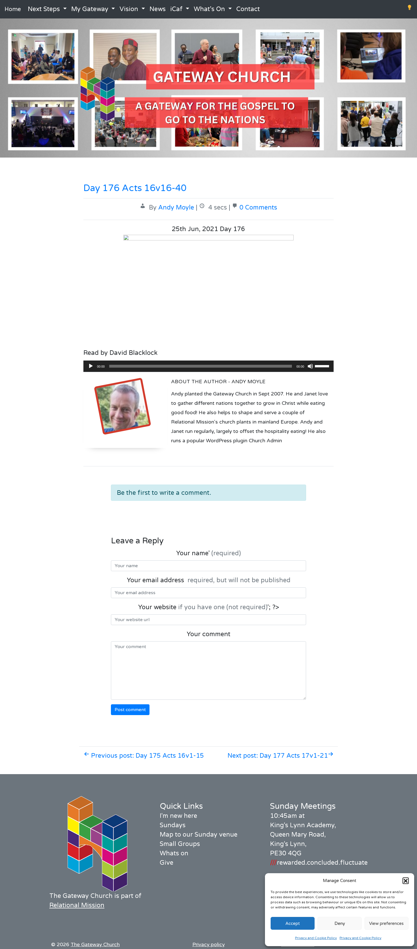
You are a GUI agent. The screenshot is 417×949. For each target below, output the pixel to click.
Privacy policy (208, 945)
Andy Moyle (176, 207)
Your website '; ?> (208, 607)
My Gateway (89, 9)
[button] (405, 880)
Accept (292, 923)
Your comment (208, 634)
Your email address (208, 580)
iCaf (176, 9)
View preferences (386, 923)
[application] (208, 366)
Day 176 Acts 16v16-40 (135, 188)
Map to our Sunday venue (198, 834)
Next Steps (44, 9)
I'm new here (178, 816)
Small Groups (180, 844)
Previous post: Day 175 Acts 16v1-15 (146, 755)
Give (166, 862)
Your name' (208, 553)
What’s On (209, 9)
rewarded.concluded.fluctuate (319, 862)
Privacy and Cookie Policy (316, 938)
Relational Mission (76, 905)
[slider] (323, 366)
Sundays (173, 825)
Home (13, 9)
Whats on (174, 853)
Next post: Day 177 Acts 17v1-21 (278, 755)
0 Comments (258, 207)
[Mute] (310, 366)
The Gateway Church (95, 945)
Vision (128, 9)
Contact (248, 9)
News (157, 9)
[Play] (91, 366)
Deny (339, 923)
